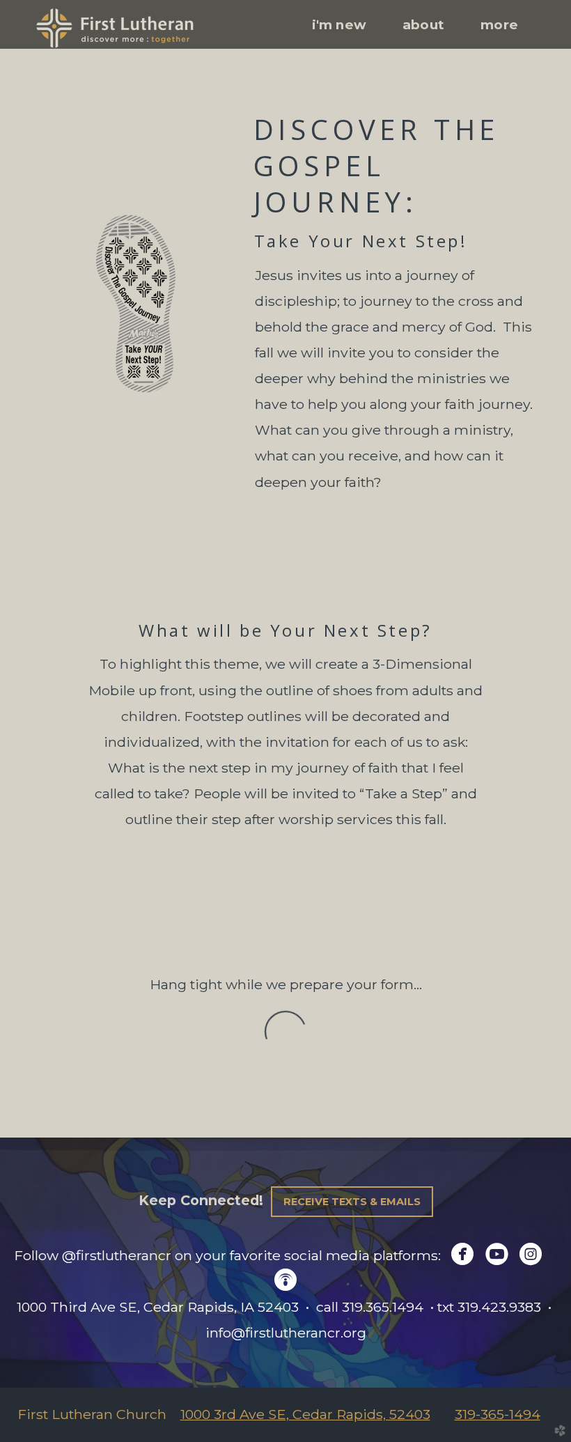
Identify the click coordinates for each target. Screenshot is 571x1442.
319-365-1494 (497, 1414)
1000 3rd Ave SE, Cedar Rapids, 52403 (305, 1414)
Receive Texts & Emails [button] (352, 1201)
